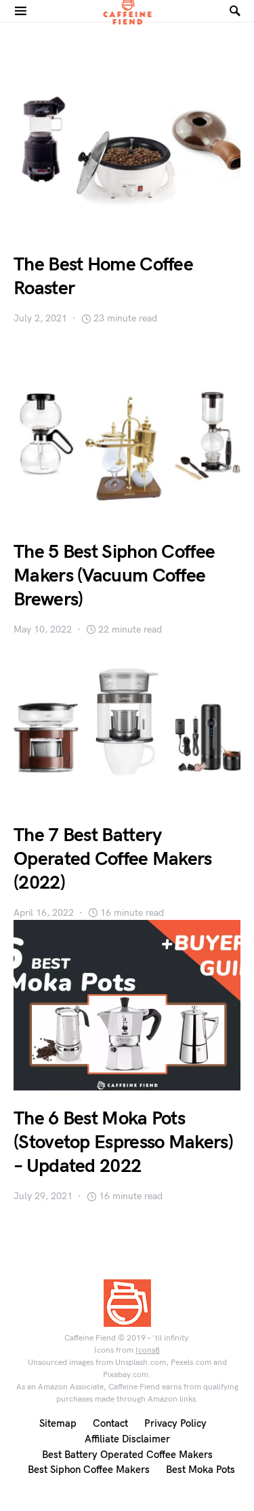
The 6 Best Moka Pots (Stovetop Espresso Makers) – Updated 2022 (123, 1142)
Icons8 (147, 1350)
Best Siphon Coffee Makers (89, 1469)
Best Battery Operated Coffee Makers (127, 1454)
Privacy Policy (175, 1423)
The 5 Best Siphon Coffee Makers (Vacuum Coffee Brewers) (114, 576)
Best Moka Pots (200, 1469)
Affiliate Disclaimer (127, 1439)
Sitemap (58, 1423)
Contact (110, 1423)
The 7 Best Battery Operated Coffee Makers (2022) (113, 859)
